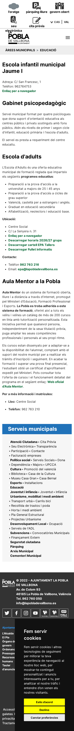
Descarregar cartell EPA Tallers (31, 245)
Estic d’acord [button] (44, 702)
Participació (19, 451)
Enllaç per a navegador (19, 91)
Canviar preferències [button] (44, 717)
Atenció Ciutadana (23, 442)
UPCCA (50, 464)
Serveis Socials (44, 460)
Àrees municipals (20, 50)
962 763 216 (29, 264)
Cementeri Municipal (25, 556)
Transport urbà (22, 501)
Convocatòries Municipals (50, 533)
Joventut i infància (23, 492)
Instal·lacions (34, 483)
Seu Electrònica (22, 446)
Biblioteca (18, 474)
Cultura (15, 469)
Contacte (38, 451)
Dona (61, 460)
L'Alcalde (8, 633)
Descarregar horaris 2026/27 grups (35, 240)
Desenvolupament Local (28, 524)
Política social (20, 460)
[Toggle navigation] (68, 37)
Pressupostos (11, 653)
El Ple (5, 637)
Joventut (46, 492)
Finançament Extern (25, 537)
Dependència (20, 464)
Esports (16, 483)
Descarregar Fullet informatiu (30, 249)
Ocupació (56, 524)
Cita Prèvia (48, 442)
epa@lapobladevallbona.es (38, 269)
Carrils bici (43, 501)
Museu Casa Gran (23, 478)
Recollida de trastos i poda (30, 505)
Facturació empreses (26, 455)
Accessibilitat (13, 709)
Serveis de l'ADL (23, 528)
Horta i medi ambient (26, 510)
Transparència (46, 446)
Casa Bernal (47, 478)
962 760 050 (32, 598)
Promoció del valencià (40, 469)
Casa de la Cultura (41, 474)
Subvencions (19, 533)
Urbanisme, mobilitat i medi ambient (37, 496)
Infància (61, 492)
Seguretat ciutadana (25, 542)
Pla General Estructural (27, 515)
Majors (38, 464)
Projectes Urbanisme (26, 519)
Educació (17, 487)
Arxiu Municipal (21, 551)
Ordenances (10, 649)
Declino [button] (44, 709)
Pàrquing (17, 546)
